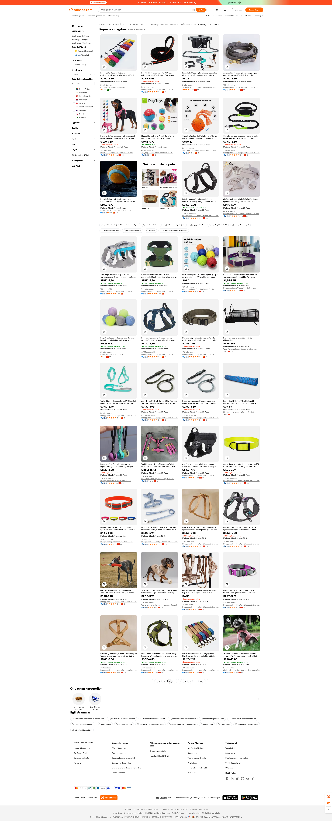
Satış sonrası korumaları (121, 763)
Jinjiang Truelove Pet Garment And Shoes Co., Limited (241, 670)
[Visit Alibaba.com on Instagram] (242, 778)
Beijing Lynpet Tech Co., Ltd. (111, 354)
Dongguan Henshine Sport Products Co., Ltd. (159, 89)
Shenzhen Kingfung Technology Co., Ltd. (157, 479)
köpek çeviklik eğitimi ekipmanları (183, 724)
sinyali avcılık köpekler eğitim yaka (244, 719)
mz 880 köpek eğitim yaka (84, 724)
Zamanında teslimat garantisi (123, 758)
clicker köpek (225, 724)
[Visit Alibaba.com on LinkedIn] (232, 778)
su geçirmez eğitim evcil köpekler (175, 230)
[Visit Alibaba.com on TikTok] (252, 778)
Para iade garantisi (119, 753)
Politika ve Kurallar (119, 773)
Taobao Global (176, 809)
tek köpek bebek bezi (111, 230)
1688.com (139, 809)
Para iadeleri (192, 763)
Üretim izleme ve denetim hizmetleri (126, 768)
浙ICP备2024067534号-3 (232, 817)
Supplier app (161, 798)
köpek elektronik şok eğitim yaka (184, 719)
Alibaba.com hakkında (83, 743)
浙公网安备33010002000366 (208, 817)
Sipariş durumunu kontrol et (236, 758)
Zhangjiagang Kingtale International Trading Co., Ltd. (200, 87)
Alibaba (102, 24)
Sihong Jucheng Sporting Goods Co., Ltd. (198, 289)
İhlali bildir (191, 773)
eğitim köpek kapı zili (133, 230)
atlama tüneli (208, 724)
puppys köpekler (198, 225)
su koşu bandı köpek (241, 225)
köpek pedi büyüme (153, 225)
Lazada (166, 809)
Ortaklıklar (229, 768)
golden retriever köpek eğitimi (154, 719)
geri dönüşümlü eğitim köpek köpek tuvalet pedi (121, 225)
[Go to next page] (206, 681)
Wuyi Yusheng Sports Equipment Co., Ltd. (240, 349)
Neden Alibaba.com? (82, 748)
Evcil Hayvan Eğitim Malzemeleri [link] (206, 24)
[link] (328, 796)
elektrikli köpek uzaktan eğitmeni (123, 719)
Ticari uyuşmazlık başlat (197, 758)
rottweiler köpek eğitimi (83, 730)
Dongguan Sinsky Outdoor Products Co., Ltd (241, 214)
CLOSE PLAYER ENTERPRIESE (112, 87)
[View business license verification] (189, 817)
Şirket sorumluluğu (81, 758)
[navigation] (83, 353)
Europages (203, 809)
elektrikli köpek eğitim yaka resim (152, 724)
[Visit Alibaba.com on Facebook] (227, 778)
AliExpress (129, 809)
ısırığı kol (152, 230)
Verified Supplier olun (234, 763)
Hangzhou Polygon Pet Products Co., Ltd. (116, 153)
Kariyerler (78, 763)
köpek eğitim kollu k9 (219, 225)
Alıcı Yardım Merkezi (195, 748)
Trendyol (193, 809)
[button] (193, 9)
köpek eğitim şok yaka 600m (213, 719)
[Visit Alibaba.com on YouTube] (247, 778)
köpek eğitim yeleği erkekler (248, 724)
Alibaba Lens (87, 798)
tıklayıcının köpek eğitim (176, 225)
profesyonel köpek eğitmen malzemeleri (89, 719)
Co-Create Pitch (80, 753)
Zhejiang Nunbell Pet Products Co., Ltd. (157, 153)
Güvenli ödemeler (119, 748)
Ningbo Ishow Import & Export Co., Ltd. (238, 412)
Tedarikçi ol (229, 748)
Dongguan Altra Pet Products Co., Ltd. (115, 481)
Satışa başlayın (231, 753)
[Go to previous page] (154, 681)
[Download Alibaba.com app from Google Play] (249, 797)
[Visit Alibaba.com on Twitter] (237, 778)
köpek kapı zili (106, 724)
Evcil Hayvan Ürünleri (117, 24)
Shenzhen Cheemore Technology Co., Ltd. (199, 150)
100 (200, 681)
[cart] (225, 10)
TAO (186, 809)
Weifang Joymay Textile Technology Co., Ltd (159, 605)
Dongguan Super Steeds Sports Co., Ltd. (239, 288)
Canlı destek (193, 753)
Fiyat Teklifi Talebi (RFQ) (159, 756)
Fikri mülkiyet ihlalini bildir (198, 768)
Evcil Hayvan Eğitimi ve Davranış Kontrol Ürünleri (170, 24)
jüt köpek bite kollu (125, 724)
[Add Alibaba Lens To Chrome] (108, 797)
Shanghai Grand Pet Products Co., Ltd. (115, 210)
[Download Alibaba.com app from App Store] (230, 797)
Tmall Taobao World (153, 809)
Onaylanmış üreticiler (158, 751)
